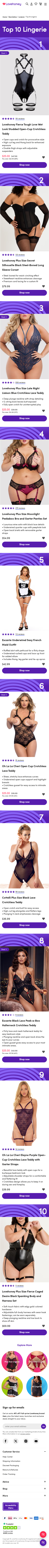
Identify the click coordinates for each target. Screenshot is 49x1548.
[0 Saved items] (35, 4)
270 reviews (20, 508)
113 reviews (19, 634)
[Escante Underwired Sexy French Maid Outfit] (24, 598)
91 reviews (19, 760)
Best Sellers (13, 17)
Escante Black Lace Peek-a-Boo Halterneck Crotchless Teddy (21, 1023)
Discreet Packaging (11, 1465)
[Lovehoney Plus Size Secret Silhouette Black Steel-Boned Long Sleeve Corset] (24, 218)
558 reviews (20, 382)
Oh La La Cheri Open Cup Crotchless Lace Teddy (24, 768)
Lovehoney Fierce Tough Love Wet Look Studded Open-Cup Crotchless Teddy (23, 129)
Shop (5, 1488)
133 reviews (20, 254)
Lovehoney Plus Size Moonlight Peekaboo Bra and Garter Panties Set (24, 516)
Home (5, 17)
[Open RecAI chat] (43, 1534)
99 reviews (19, 892)
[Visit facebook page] (5, 1441)
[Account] (31, 4)
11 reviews (19, 1285)
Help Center (8, 1456)
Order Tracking (9, 1474)
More (5, 1495)
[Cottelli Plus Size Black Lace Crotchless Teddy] (24, 855)
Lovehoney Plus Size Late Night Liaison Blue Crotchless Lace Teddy (23, 390)
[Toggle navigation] (45, 4)
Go (43, 1426)
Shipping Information (11, 1461)
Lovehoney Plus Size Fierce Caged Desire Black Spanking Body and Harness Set (22, 1296)
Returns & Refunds (10, 1469)
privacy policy (25, 1434)
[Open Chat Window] (43, 1542)
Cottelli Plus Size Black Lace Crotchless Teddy (18, 900)
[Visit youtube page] (36, 1441)
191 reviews (20, 118)
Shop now (24, 164)
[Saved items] (43, 157)
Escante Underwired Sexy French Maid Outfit (21, 642)
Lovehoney (24, 10)
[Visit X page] (16, 1441)
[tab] (24, 1462)
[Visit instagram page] (26, 1441)
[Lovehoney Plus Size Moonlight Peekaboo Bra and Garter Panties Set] (24, 472)
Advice (6, 1481)
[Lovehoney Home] (12, 4)
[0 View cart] (40, 4)
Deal (3, 53)
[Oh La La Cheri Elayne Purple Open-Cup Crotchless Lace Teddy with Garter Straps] (24, 1113)
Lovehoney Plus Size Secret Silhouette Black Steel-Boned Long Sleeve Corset (23, 265)
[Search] (27, 3)
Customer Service (11, 1451)
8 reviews (19, 1015)
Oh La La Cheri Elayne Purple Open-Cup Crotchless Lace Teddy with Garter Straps (24, 1159)
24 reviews (19, 1149)
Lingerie (21, 17)
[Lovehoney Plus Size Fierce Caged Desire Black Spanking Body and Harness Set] (24, 1249)
